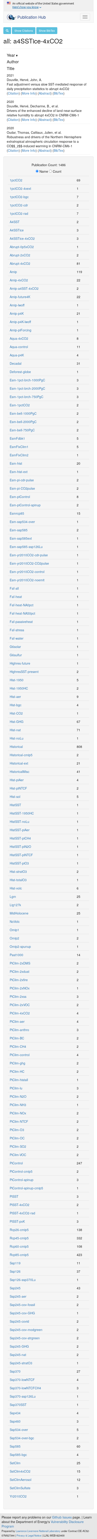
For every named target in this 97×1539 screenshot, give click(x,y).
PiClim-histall (19, 1079)
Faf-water (16, 638)
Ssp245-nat (18, 1354)
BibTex (58, 93)
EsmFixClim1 (19, 446)
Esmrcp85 (17, 513)
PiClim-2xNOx (20, 988)
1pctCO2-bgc (19, 197)
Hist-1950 (16, 680)
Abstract (45, 93)
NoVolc (15, 921)
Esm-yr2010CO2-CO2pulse (29, 563)
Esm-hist (16, 463)
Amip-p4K (17, 313)
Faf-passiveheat (21, 621)
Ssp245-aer (18, 1296)
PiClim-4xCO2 (20, 1013)
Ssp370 (15, 1371)
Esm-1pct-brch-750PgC (26, 396)
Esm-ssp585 (19, 530)
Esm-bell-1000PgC (23, 413)
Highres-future (20, 663)
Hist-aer (15, 696)
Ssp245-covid (19, 1321)
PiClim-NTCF (19, 1121)
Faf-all (14, 588)
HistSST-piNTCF (21, 855)
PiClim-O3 (17, 1129)
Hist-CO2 (16, 713)
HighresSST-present (24, 671)
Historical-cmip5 (21, 755)
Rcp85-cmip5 (19, 1254)
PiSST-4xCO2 (19, 1204)
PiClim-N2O (18, 1096)
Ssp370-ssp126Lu (23, 1396)
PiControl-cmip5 (21, 1171)
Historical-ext (19, 763)
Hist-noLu (16, 738)
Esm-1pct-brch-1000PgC (27, 380)
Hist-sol (15, 796)
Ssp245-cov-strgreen (25, 1338)
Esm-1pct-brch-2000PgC (27, 388)
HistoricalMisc (19, 771)
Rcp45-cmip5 (19, 1238)
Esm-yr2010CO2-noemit (27, 580)
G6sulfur (16, 655)
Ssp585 (15, 1446)
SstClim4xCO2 (20, 1471)
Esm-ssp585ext (21, 538)
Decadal (15, 363)
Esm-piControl (20, 496)
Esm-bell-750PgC (22, 430)
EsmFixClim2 (19, 455)
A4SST (15, 222)
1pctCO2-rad (19, 213)
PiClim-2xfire (19, 980)
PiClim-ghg (17, 1063)
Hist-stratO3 (18, 871)
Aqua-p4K (17, 355)
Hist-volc (16, 888)
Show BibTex (47, 30)
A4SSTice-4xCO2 (22, 238)
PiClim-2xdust (19, 971)
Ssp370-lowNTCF (22, 1379)
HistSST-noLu (19, 821)
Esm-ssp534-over (22, 521)
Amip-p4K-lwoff (20, 321)
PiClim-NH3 (18, 1104)
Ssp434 (15, 1413)
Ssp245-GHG (19, 1346)
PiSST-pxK (17, 1221)
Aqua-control (19, 346)
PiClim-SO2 (18, 1146)
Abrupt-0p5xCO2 (22, 246)
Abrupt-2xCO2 (20, 255)
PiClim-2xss (18, 996)
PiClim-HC (17, 1071)
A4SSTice (17, 230)
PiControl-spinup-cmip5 (26, 1188)
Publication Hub (31, 17)
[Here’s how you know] (48, 5)
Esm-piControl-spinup (25, 505)
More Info (29, 93)
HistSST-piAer (20, 830)
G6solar (15, 646)
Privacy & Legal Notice (28, 1535)
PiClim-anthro (19, 1030)
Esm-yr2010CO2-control (27, 571)
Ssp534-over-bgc (22, 1438)
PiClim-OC (17, 1138)
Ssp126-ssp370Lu (23, 1279)
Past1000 (16, 955)
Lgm (13, 896)
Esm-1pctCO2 (20, 405)
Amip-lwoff (17, 305)
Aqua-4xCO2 (19, 338)
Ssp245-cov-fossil (22, 1304)
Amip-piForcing (20, 330)
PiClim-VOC (18, 1154)
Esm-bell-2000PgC (23, 421)
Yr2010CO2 (18, 1496)
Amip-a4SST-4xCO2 (24, 288)
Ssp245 (15, 1288)
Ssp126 (15, 1271)
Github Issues (62, 1517)
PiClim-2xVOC (20, 1005)
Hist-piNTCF (18, 788)
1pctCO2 (16, 180)
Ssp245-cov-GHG (22, 1313)
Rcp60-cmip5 (19, 1246)
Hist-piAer (17, 780)
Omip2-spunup (20, 946)
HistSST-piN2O (20, 846)
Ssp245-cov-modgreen (26, 1329)
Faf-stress (17, 630)
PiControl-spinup (21, 1179)
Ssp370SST (18, 1404)
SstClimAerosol (20, 1479)
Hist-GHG (16, 721)
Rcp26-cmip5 (19, 1229)
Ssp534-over (19, 1429)
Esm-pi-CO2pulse (22, 488)
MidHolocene (19, 913)
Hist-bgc (15, 705)
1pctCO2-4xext (20, 188)
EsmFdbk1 (17, 438)
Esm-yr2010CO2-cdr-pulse (29, 555)
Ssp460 (15, 1421)
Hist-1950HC (19, 688)
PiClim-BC (17, 1038)
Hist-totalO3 (18, 880)
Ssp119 (15, 1263)
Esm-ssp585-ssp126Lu (26, 546)
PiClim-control (20, 1054)
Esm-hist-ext (19, 471)
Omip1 (14, 930)
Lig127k (15, 905)
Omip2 (14, 938)
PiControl (16, 1163)
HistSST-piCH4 (20, 838)
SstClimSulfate (20, 1488)
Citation (13, 93)
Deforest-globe (20, 371)
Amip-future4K (20, 296)
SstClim (15, 1463)
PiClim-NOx (18, 1113)
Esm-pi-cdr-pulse (22, 480)
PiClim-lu (16, 1088)
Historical (16, 746)
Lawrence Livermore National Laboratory (38, 1531)
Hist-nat (15, 730)
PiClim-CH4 (18, 1046)
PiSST (14, 1196)
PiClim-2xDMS (20, 963)
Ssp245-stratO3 (21, 1363)
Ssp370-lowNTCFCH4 (25, 1388)
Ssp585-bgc (18, 1454)
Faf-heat (16, 596)
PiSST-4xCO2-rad (22, 1213)
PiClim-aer (17, 1021)
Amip (13, 271)
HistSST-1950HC (22, 813)
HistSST (15, 805)
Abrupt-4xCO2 (20, 263)
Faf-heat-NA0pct (21, 605)
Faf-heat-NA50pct (22, 613)
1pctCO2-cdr (19, 205)
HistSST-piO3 (19, 863)
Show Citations (23, 30)
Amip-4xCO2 (19, 280)
